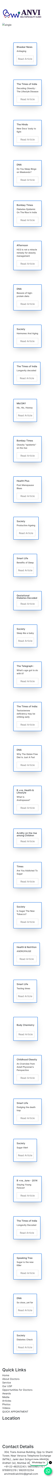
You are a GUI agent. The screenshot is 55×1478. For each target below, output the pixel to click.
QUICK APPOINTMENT (15, 1411)
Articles (6, 1400)
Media (5, 1397)
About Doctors (10, 1378)
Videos (6, 1407)
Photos (6, 1404)
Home (5, 1375)
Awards (6, 1393)
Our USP (7, 1386)
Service (6, 1382)
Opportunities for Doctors (17, 1389)
